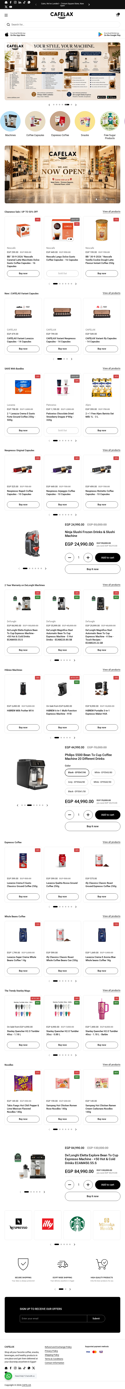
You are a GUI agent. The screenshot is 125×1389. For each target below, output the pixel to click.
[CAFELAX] (61, 15)
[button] (117, 15)
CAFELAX (26, 1385)
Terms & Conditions (54, 1359)
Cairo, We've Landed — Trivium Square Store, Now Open (62, 5)
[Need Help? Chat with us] (8, 1376)
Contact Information (54, 1363)
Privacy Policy (51, 1351)
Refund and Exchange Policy (58, 1347)
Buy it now (93, 569)
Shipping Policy (52, 1355)
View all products (111, 211)
